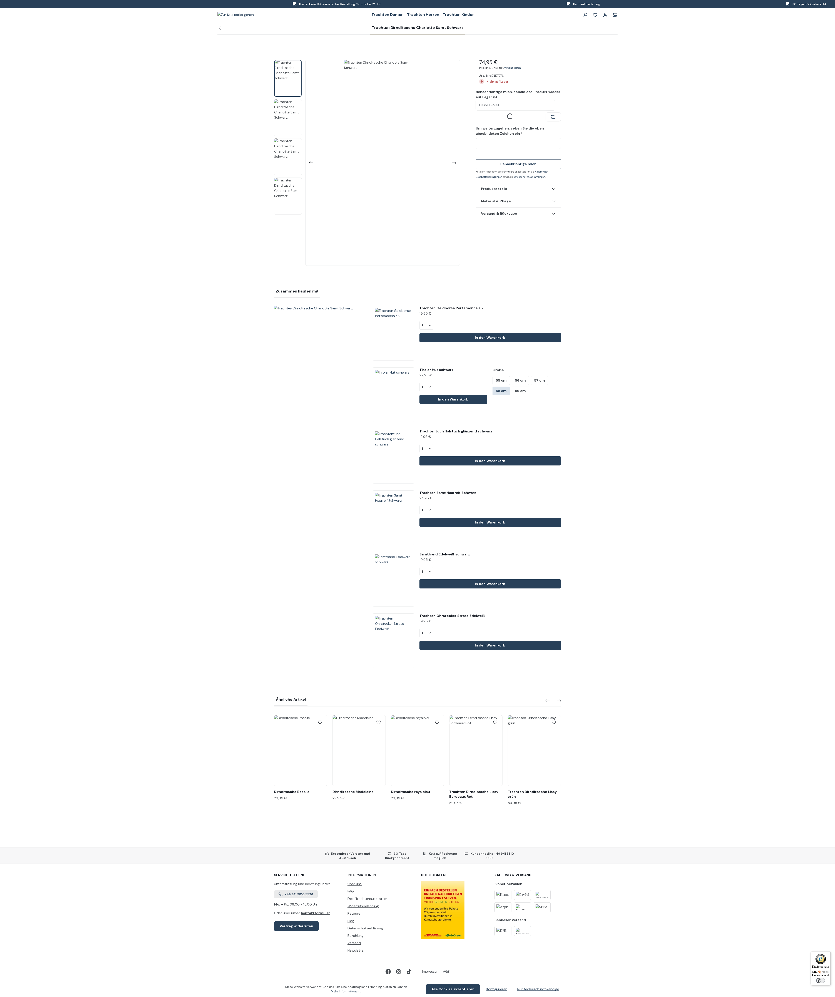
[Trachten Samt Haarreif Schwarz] (393, 518)
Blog (350, 921)
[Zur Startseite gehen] (235, 14)
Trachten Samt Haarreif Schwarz (447, 492)
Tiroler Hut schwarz (436, 369)
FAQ (350, 891)
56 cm (520, 380)
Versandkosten (512, 67)
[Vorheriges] (311, 163)
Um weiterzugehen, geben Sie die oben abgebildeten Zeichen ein (510, 131)
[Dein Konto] (605, 15)
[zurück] (219, 28)
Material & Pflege (496, 201)
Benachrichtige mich (518, 164)
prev (549, 701)
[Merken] (320, 722)
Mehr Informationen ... (346, 991)
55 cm (501, 380)
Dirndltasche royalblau (410, 791)
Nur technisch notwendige (538, 989)
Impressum (430, 971)
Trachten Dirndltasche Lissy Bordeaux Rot (473, 794)
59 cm (520, 391)
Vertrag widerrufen (296, 926)
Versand (354, 943)
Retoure (353, 913)
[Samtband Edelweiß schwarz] (393, 579)
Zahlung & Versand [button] (512, 875)
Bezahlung (355, 935)
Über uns (354, 884)
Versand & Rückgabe (499, 213)
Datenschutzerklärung (365, 928)
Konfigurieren (496, 989)
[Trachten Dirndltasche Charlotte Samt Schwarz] (320, 308)
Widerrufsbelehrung (363, 906)
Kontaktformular (315, 913)
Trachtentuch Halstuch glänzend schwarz (455, 431)
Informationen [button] (361, 875)
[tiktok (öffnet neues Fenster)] (409, 971)
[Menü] (828, 954)
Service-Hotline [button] (289, 875)
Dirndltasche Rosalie (291, 791)
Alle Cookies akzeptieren (452, 989)
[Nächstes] (454, 163)
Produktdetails (494, 188)
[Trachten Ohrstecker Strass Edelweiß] (393, 641)
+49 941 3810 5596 (299, 894)
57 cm (539, 380)
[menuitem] (380, 885)
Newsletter (356, 950)
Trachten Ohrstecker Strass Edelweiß (452, 615)
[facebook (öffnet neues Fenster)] (388, 971)
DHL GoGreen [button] (433, 875)
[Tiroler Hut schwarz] (393, 395)
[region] (367, 163)
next (557, 701)
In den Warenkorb (490, 337)
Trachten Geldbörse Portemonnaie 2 (451, 308)
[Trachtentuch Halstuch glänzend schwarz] (393, 456)
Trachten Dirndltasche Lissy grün (532, 794)
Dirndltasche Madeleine (353, 791)
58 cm (501, 391)
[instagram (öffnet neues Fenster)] (398, 971)
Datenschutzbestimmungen (529, 176)
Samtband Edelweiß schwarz (444, 554)
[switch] (820, 980)
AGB (446, 971)
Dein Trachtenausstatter (367, 898)
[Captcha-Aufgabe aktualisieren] (553, 116)
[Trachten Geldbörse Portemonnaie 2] (393, 333)
